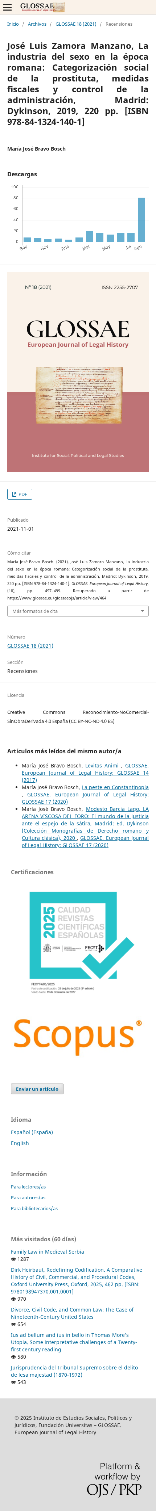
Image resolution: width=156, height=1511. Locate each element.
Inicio (13, 24)
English (20, 1143)
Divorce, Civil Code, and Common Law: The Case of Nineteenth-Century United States (72, 1313)
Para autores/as (28, 1197)
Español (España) (32, 1132)
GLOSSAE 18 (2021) (76, 24)
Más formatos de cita (35, 611)
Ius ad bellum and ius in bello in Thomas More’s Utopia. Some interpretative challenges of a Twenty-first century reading (74, 1342)
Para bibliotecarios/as (34, 1208)
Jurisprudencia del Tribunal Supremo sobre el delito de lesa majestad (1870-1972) (74, 1371)
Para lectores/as (28, 1186)
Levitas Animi (103, 765)
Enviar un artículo (37, 1089)
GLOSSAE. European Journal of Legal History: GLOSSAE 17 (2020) (85, 841)
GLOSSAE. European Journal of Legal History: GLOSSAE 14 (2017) (85, 772)
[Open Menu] (7, 7)
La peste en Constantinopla (115, 787)
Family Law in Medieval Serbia (47, 1251)
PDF (22, 494)
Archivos (37, 24)
